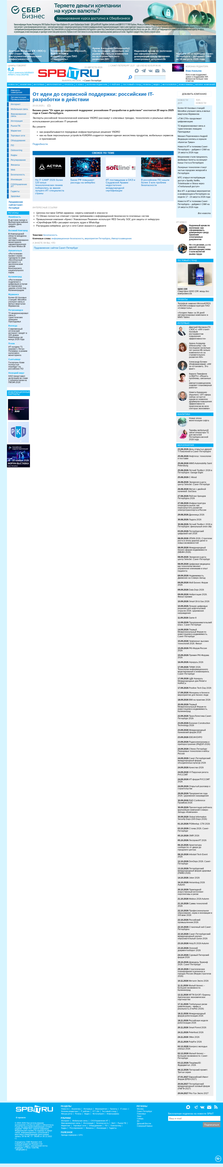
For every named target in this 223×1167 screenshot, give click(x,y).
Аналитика (25, 84)
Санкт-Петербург (144, 1111)
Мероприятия (54, 84)
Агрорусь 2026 (196, 662)
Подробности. (40, 144)
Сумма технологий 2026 (192, 904)
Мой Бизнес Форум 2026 (193, 583)
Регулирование (18, 160)
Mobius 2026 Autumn (199, 899)
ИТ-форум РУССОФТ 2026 (194, 780)
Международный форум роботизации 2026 (192, 1014)
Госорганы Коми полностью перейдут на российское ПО (16, 365)
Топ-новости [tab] (201, 101)
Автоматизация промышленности (20, 98)
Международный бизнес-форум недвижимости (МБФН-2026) (192, 549)
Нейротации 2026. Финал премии (192, 595)
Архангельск (15, 250)
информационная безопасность (68, 238)
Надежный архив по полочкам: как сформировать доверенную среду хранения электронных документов (153, 54)
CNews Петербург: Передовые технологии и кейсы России (193, 751)
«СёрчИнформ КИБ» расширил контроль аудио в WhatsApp (67, 222)
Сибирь (140, 1119)
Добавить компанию (194, 94)
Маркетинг (16, 131)
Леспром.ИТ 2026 (197, 840)
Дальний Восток (144, 1124)
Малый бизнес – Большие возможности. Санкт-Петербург (193, 1055)
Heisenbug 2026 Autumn (191, 883)
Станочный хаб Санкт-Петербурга (195, 928)
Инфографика (186, 84)
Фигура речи (66, 1114)
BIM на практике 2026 (199, 700)
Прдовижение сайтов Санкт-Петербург (56, 247)
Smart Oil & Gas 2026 (199, 601)
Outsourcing (16, 150)
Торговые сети (18, 136)
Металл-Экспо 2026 (199, 981)
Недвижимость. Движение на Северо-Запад (191, 576)
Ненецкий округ (16, 373)
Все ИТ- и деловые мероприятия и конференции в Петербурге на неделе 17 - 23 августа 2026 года (194, 194)
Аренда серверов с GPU (72, 1135)
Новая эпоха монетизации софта (199, 419)
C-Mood (193, 477)
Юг (138, 1121)
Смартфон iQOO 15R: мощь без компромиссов (193, 291)
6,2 (11, 69)
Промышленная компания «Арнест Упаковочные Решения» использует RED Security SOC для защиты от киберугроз (97, 219)
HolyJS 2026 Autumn (199, 943)
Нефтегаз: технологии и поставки (194, 457)
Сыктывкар (14, 359)
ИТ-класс (181, 222)
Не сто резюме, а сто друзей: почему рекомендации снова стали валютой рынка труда (200, 249)
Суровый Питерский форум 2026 (193, 956)
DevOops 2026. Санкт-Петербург (194, 862)
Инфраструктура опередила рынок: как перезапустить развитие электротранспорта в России (192, 506)
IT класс (80, 84)
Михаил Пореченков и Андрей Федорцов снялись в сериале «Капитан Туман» (192, 139)
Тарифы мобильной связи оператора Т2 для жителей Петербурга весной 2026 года (199, 435)
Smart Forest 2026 (197, 1027)
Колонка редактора (197, 66)
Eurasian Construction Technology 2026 (194, 724)
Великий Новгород (18, 230)
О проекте (21, 1118)
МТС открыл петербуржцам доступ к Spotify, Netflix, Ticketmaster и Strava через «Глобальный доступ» (191, 182)
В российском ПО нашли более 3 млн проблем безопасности (155, 182)
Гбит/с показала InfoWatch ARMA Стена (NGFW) (21, 73)
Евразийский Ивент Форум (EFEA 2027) (193, 1078)
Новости (13, 84)
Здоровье (15, 196)
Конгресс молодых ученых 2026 (192, 1047)
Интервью (39, 84)
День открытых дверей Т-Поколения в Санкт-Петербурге (195, 450)
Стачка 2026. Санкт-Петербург (193, 829)
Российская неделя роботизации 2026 (193, 1021)
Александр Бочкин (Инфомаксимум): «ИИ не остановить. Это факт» (200, 365)
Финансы (15, 165)
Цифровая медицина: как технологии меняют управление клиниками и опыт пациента (194, 567)
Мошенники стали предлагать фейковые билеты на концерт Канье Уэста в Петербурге (192, 160)
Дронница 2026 (196, 515)
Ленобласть (14, 217)
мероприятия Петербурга (97, 238)
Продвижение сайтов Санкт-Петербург (16, 205)
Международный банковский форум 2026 (192, 731)
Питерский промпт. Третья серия (193, 1071)
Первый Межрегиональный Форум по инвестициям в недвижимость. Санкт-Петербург (193, 633)
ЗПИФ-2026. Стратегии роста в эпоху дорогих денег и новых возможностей (195, 540)
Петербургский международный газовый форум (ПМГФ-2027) (194, 1086)
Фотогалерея (169, 84)
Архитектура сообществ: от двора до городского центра (190, 847)
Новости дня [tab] (183, 101)
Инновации (16, 179)
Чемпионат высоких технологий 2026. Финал (193, 642)
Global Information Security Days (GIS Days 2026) (192, 818)
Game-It (192, 618)
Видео (156, 84)
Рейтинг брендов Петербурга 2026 (192, 497)
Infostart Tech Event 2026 (192, 855)
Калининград (15, 276)
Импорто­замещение (16, 91)
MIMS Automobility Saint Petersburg (195, 464)
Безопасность (18, 175)
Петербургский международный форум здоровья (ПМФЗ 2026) (194, 870)
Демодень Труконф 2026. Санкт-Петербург (193, 963)
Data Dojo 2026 (196, 590)
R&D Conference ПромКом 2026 (191, 801)
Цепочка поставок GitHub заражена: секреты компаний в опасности (71, 213)
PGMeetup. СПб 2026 (199, 824)
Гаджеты (15, 191)
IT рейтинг (115, 84)
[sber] (111, 17)
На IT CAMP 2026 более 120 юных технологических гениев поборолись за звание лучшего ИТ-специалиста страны (49, 186)
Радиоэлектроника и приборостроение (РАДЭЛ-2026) (194, 743)
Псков (11, 343)
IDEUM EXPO (195, 737)
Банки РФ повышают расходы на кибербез (83, 181)
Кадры (14, 155)
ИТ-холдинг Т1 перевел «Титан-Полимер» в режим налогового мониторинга (17, 351)
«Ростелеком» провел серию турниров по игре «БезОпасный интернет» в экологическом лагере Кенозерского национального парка (16, 263)
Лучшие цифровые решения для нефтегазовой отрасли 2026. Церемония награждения (193, 609)
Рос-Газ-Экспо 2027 (199, 1093)
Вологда (12, 326)
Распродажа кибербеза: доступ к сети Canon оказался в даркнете (71, 225)
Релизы (147, 84)
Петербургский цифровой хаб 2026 (191, 532)
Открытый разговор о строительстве (194, 787)
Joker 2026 (194, 878)
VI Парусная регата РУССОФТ (193, 773)
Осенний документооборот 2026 (189, 949)
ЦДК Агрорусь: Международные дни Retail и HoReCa (192, 680)
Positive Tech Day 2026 (200, 688)
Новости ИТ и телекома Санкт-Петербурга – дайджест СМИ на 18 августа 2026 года (195, 56)
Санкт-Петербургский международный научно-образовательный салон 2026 (194, 936)
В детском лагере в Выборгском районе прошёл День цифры (18, 223)
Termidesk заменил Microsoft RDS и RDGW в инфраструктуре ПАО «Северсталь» (68, 54)
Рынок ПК (15, 126)
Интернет (16, 104)
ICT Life (96, 1111)
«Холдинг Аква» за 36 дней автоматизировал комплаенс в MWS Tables (193, 315)
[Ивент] (18, 409)
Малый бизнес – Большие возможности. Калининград (191, 987)
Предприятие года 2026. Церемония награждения (193, 794)
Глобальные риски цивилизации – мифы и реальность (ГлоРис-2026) (192, 1006)
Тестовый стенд (132, 84)
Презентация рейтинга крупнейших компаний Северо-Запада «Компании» (195, 809)
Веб (113, 1123)
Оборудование (18, 140)
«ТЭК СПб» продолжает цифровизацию (190, 120)
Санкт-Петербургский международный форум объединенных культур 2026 (194, 760)
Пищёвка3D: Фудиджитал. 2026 (189, 1064)
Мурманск (13, 294)
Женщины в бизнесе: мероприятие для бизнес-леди (194, 693)
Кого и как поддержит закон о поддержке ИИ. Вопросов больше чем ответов (197, 77)
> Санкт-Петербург (92, 80)
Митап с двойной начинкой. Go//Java (192, 490)
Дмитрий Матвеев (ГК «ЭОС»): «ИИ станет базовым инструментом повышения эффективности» (27, 54)
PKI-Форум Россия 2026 (192, 649)
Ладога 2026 (195, 519)
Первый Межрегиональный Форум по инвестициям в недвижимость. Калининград (193, 708)
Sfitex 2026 (194, 1037)
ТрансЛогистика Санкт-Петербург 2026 (195, 717)
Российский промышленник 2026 (189, 921)
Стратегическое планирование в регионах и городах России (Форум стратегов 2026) (194, 972)
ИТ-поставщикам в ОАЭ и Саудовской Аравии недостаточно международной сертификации (120, 185)
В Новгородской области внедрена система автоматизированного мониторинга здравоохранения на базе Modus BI (19, 240)
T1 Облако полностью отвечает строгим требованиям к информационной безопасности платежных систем (92, 216)
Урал (139, 1116)
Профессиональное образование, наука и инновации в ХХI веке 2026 (195, 912)
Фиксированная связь (18, 115)
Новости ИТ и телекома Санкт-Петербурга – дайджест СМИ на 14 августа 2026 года (194, 204)
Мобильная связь (19, 109)
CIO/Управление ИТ (19, 185)
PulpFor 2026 (195, 1042)
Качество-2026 (196, 767)
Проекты (69, 84)
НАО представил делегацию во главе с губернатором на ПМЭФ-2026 (18, 379)
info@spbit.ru (21, 1150)
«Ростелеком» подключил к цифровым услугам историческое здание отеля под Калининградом (17, 285)
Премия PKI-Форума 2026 (193, 656)
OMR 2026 (194, 835)
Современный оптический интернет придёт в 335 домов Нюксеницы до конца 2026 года (17, 334)
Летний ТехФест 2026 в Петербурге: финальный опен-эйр (195, 525)
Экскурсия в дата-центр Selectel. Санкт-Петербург (194, 483)
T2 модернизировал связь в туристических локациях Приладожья (18, 317)
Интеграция (17, 121)
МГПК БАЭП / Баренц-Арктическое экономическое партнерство (194, 997)
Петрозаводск (15, 310)
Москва (140, 1109)
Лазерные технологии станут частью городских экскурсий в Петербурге (192, 170)
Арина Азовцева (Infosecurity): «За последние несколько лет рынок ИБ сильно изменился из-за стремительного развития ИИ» (111, 53)
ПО (12, 145)
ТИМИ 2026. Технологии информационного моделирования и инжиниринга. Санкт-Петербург (193, 670)
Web (13, 170)
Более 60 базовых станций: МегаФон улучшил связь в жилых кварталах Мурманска (17, 301)
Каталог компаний (205, 84)
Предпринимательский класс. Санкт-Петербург (195, 623)
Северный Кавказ (144, 1126)
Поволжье (141, 1114)
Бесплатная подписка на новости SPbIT (191, 1113)
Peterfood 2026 (196, 1032)
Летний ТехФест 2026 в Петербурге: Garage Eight (195, 471)
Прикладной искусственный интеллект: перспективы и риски (191, 891)
